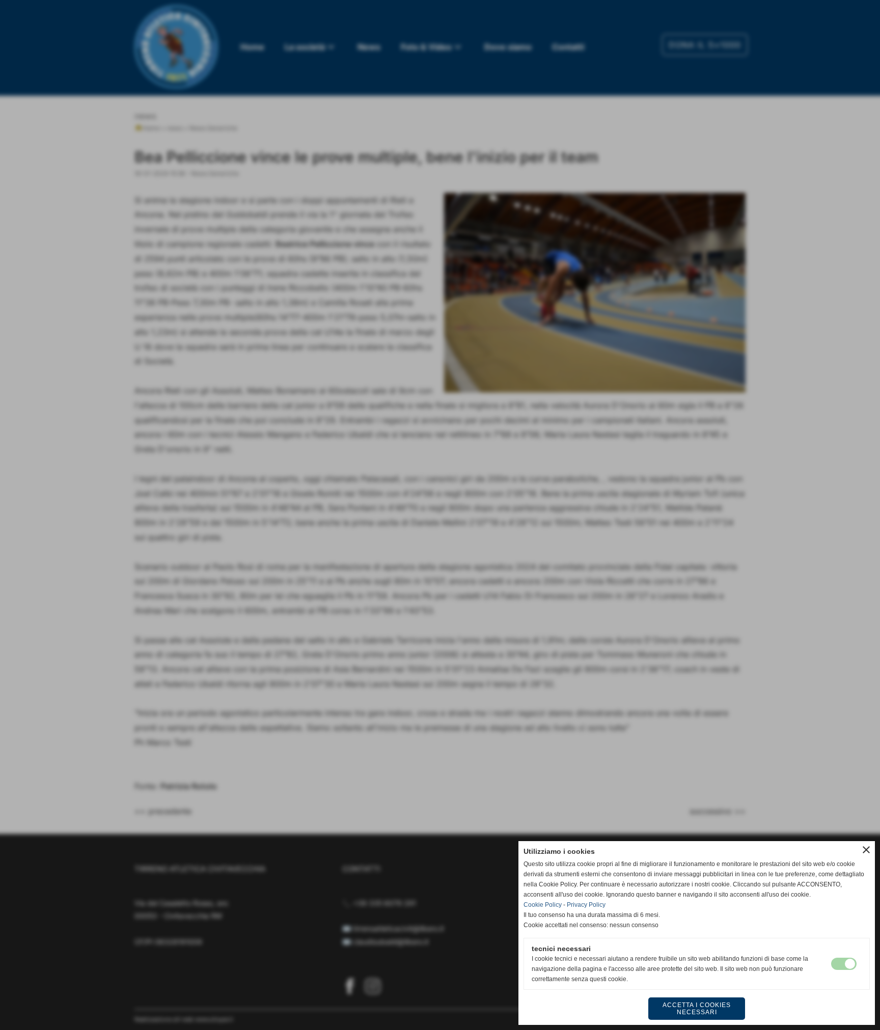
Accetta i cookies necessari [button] (697, 1008)
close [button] (866, 850)
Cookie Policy (543, 904)
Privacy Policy (586, 904)
